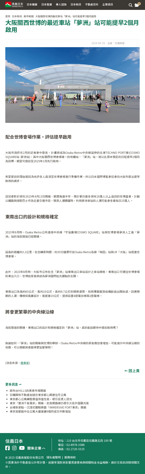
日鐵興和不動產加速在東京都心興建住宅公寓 (38, 395)
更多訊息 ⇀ (13, 384)
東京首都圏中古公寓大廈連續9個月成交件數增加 (40, 411)
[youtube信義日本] (22, 448)
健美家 (25, 363)
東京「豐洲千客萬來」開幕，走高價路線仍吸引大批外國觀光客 (49, 403)
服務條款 (70, 457)
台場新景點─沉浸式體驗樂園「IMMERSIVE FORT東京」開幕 (48, 407)
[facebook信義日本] (7, 448)
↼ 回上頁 (132, 370)
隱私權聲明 (54, 457)
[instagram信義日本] (14, 448)
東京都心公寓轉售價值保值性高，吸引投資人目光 (41, 399)
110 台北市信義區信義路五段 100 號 (89, 440)
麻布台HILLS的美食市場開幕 (28, 390)
